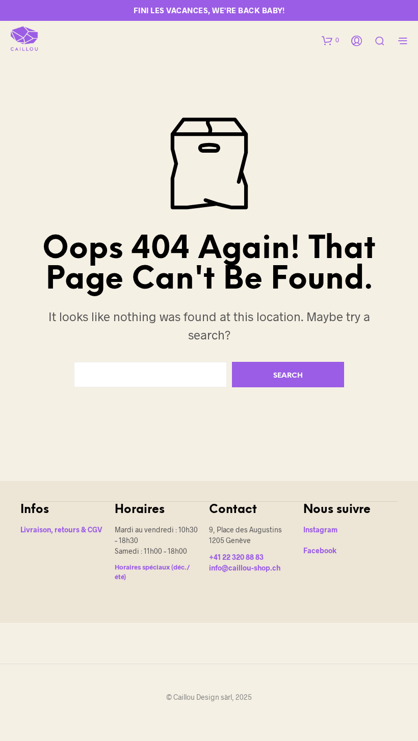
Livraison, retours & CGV (61, 529)
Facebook (319, 550)
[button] (330, 40)
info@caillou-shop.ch (244, 567)
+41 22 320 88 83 (236, 557)
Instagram (320, 529)
